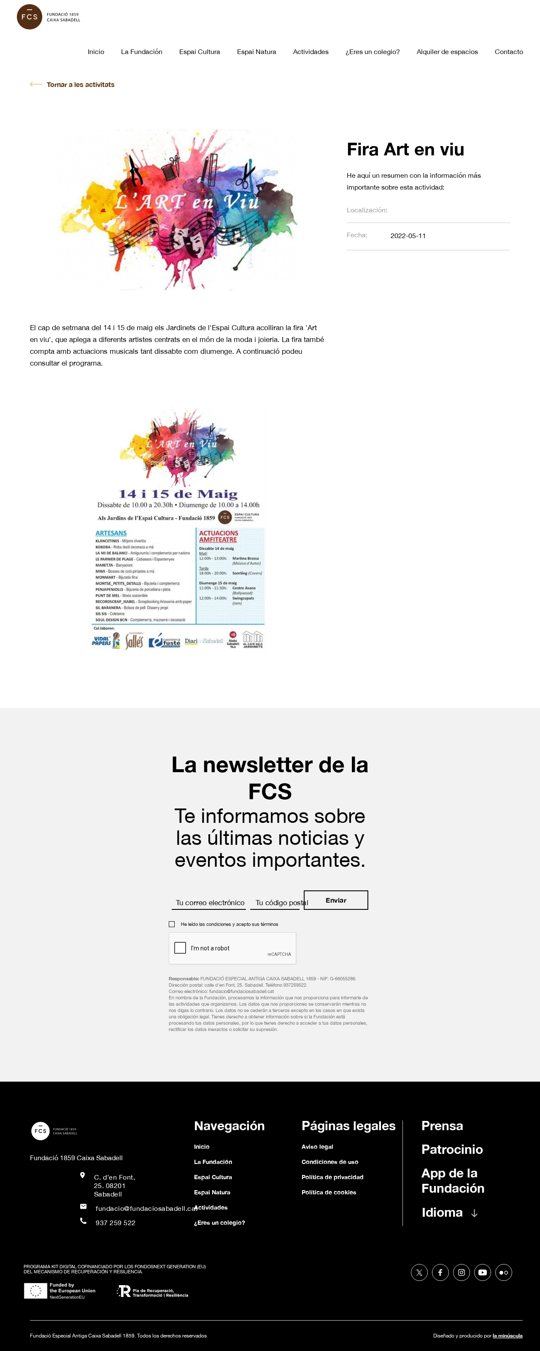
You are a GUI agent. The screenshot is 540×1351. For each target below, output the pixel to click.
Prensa (442, 1125)
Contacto (509, 51)
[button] (458, 1216)
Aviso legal (317, 1146)
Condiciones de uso (330, 1161)
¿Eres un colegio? (373, 51)
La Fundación (141, 51)
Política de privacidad (333, 1176)
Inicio (96, 51)
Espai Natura (256, 51)
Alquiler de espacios (447, 51)
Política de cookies (329, 1192)
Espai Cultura (199, 51)
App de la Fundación (453, 1180)
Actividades (311, 51)
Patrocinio (452, 1149)
